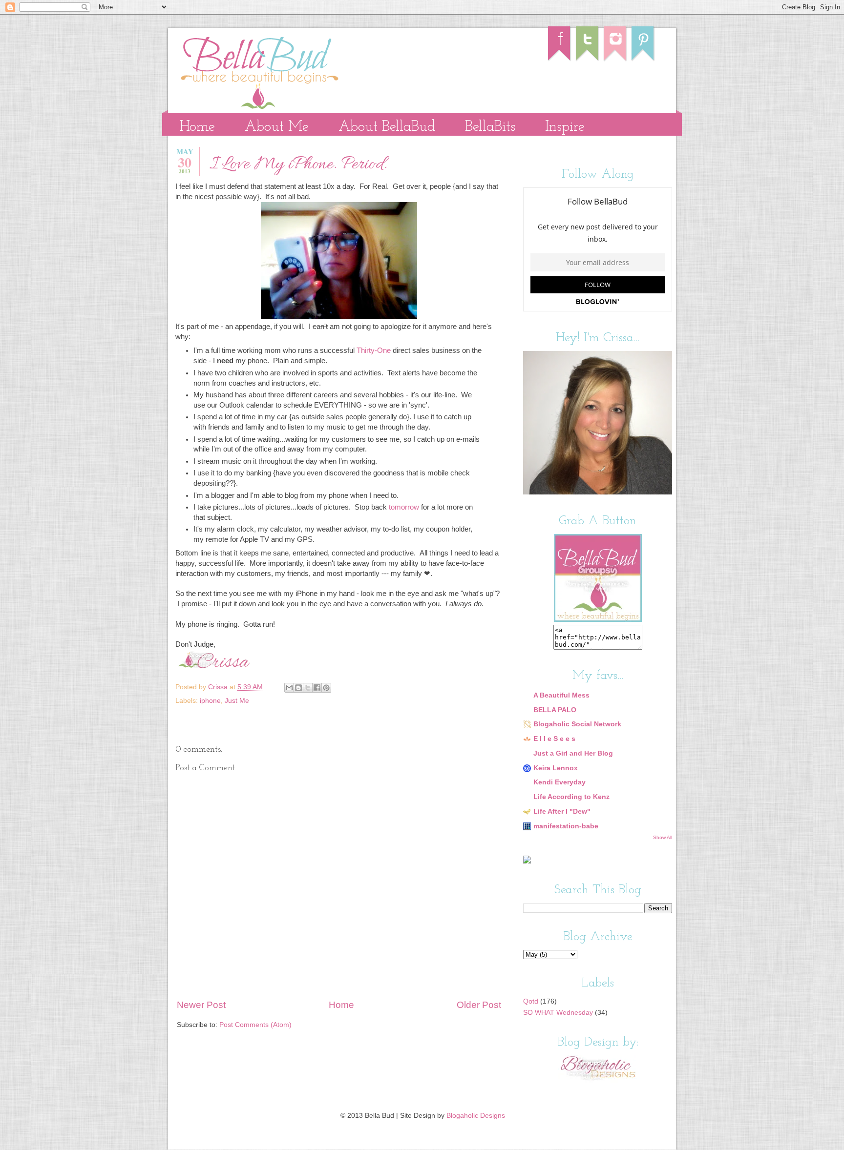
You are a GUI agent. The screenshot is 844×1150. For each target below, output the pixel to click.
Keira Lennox (555, 768)
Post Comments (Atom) (255, 1024)
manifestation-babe (565, 826)
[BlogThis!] (298, 688)
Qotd (530, 1001)
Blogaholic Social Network (577, 724)
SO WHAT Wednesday (558, 1012)
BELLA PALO (554, 710)
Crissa (219, 687)
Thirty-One (374, 350)
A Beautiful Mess (561, 695)
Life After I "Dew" (562, 811)
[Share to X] (308, 688)
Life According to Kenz (571, 797)
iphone (210, 700)
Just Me (237, 700)
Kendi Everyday (559, 782)
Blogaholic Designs (475, 1115)
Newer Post (201, 1005)
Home (197, 127)
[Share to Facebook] (317, 688)
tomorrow (404, 507)
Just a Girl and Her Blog (573, 753)
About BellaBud (386, 127)
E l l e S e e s (554, 738)
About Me (277, 127)
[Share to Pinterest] (326, 688)
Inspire (565, 127)
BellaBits (490, 127)
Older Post (479, 1005)
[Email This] (289, 688)
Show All (662, 837)
